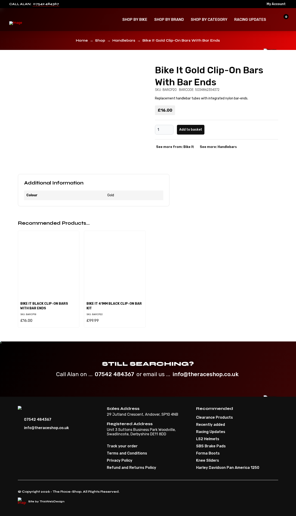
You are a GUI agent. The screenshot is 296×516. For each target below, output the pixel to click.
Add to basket (190, 130)
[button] (134, 19)
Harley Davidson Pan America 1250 (227, 468)
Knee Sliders (207, 460)
